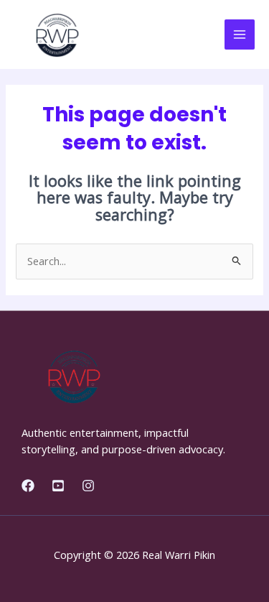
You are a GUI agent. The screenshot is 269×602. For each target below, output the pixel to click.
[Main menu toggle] (240, 34)
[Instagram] (88, 485)
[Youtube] (58, 485)
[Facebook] (28, 485)
